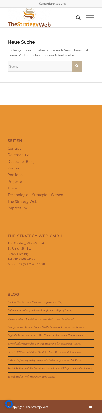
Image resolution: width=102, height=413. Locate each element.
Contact (14, 148)
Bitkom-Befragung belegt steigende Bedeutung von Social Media (45, 360)
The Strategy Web (22, 201)
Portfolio (15, 174)
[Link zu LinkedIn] (90, 406)
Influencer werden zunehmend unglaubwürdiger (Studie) (40, 310)
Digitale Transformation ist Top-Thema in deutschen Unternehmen (45, 335)
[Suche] (76, 17)
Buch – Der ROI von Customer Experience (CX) (35, 302)
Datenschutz (18, 154)
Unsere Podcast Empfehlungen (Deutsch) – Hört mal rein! (41, 318)
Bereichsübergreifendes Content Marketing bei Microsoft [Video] (44, 343)
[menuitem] (52, 3)
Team (12, 188)
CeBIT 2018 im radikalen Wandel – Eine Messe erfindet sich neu (44, 352)
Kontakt (14, 168)
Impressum (17, 208)
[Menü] (87, 17)
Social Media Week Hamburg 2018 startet (31, 376)
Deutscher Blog (21, 161)
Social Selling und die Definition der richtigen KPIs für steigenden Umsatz (50, 368)
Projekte (15, 181)
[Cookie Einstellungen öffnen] (9, 407)
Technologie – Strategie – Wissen (35, 194)
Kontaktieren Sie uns (52, 3)
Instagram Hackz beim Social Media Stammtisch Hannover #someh (46, 327)
